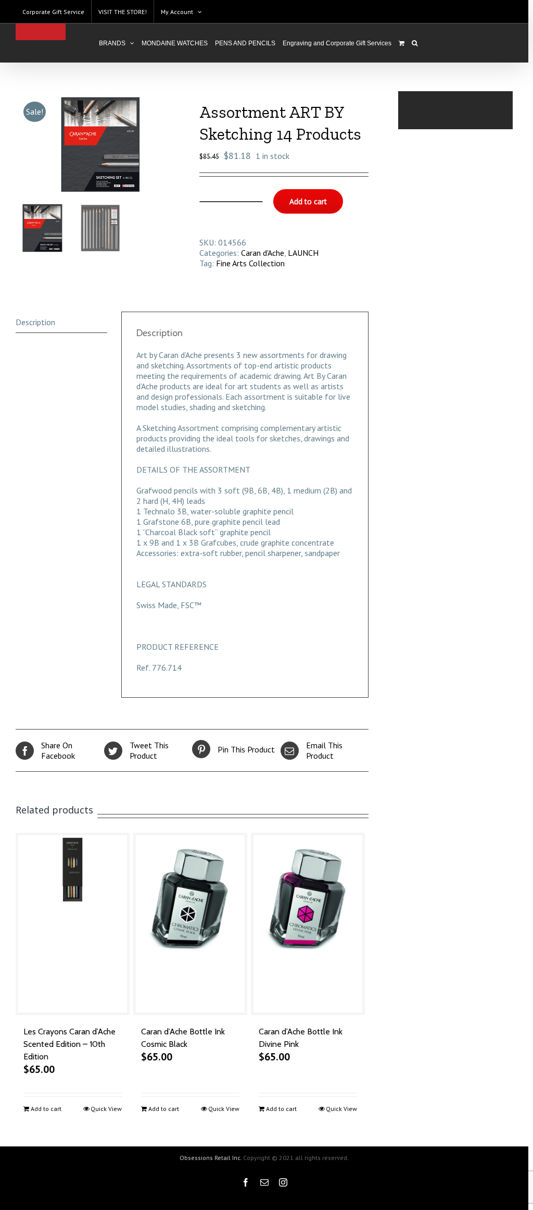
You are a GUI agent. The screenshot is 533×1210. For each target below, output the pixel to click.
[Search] (414, 43)
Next (178, 144)
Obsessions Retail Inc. (211, 1158)
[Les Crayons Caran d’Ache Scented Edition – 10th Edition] (73, 924)
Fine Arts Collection (250, 263)
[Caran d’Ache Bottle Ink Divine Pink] (308, 924)
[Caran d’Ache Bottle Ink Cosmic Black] (190, 924)
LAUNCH (303, 253)
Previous (23, 144)
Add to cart (308, 201)
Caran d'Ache (262, 253)
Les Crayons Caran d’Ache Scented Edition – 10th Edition (69, 1044)
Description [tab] (35, 322)
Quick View (106, 1109)
